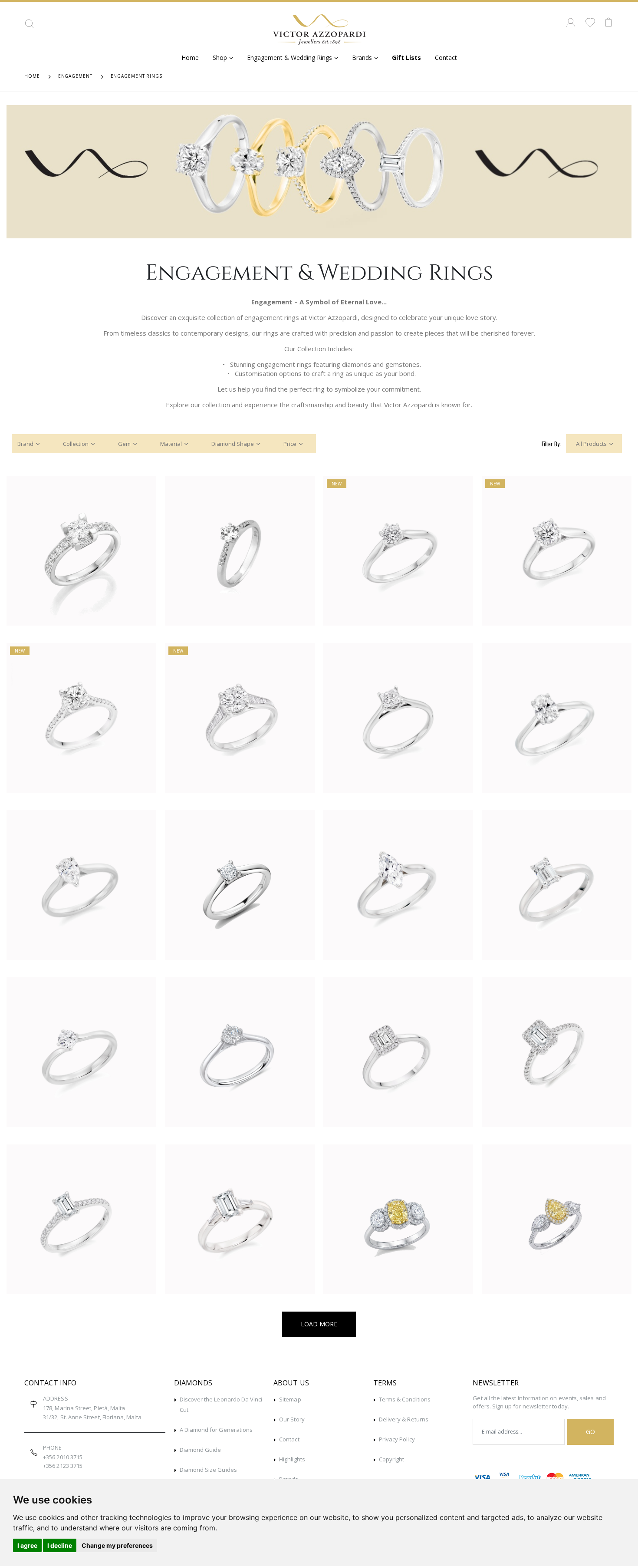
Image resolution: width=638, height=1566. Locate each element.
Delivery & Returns (403, 1419)
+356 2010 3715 (62, 1457)
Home (190, 57)
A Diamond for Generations (216, 1430)
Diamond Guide (200, 1450)
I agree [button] (27, 1545)
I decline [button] (59, 1545)
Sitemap (290, 1399)
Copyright (392, 1459)
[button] (29, 27)
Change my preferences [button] (117, 1545)
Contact (446, 57)
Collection (76, 444)
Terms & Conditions (405, 1399)
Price (289, 444)
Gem (124, 444)
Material (171, 444)
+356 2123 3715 (62, 1466)
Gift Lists (406, 57)
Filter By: (551, 444)
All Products (591, 444)
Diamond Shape (232, 444)
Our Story (292, 1419)
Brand (25, 444)
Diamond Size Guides (208, 1470)
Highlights (292, 1459)
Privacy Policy (397, 1439)
